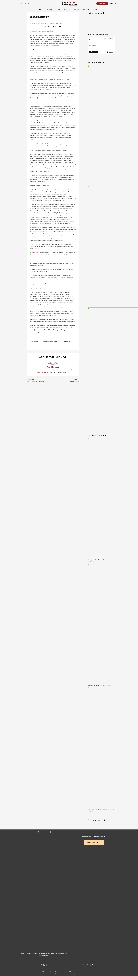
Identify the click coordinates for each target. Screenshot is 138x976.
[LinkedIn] (44, 965)
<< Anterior (34, 341)
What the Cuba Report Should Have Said (99, 685)
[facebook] (25, 3)
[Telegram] (56, 26)
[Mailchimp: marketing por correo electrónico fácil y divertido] (110, 53)
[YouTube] (46, 965)
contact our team (82, 974)
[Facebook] (60, 26)
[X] (46, 26)
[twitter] (28, 3)
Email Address (93, 45)
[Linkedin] (49, 26)
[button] (94, 3)
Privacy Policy (87, 965)
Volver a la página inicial (50, 341)
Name (91, 40)
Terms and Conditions (98, 965)
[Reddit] (53, 26)
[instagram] (22, 3)
